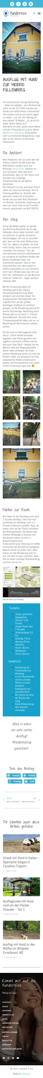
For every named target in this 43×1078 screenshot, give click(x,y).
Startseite (6, 1002)
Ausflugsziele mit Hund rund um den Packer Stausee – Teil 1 (18, 905)
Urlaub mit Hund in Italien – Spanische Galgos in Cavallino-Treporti (21, 862)
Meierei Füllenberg (15, 132)
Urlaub (5, 1006)
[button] (39, 13)
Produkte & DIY (8, 1015)
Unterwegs (6, 1010)
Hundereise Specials (10, 1023)
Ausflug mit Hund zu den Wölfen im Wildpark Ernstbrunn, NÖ (19, 948)
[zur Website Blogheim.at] (3, 1053)
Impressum (6, 1045)
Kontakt (5, 1036)
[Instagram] (18, 4)
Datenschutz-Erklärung (12, 1049)
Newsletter (7, 1040)
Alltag (4, 1019)
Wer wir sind (7, 1027)
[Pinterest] (24, 4)
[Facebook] (12, 4)
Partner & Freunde (10, 1032)
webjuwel (25, 1073)
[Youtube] (31, 4)
